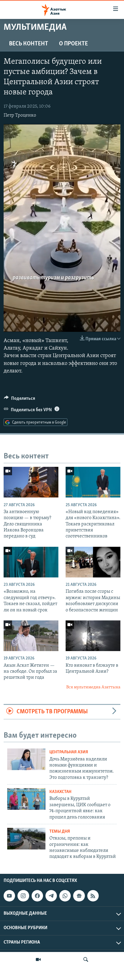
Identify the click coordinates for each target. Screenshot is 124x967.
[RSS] (93, 895)
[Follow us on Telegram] (51, 895)
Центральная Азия (68, 752)
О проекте (73, 44)
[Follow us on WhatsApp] (65, 895)
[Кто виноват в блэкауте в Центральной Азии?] (93, 635)
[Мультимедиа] (38, 959)
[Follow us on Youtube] (9, 895)
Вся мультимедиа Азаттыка (93, 687)
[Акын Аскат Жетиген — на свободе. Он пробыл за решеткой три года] (31, 635)
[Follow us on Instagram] (23, 895)
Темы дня (59, 831)
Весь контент (28, 44)
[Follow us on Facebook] (37, 895)
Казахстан (60, 792)
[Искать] (86, 959)
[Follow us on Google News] (79, 895)
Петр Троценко (20, 115)
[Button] (19, 399)
